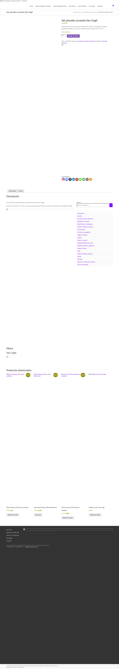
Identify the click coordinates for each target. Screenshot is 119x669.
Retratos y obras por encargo (86, 262)
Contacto (100, 6)
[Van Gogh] (66, 44)
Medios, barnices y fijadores (85, 245)
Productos (95, 12)
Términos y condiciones (12, 535)
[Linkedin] (73, 179)
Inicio (31, 6)
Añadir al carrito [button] (13, 515)
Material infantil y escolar (85, 243)
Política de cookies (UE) (12, 532)
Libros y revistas (82, 240)
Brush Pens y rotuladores (85, 224)
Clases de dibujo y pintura (43, 6)
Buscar (79, 202)
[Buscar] (111, 205)
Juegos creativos (82, 235)
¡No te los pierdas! (82, 264)
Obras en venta (82, 248)
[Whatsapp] (80, 179)
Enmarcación (81, 229)
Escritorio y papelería (83, 232)
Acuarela (80, 41)
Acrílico (79, 216)
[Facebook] (66, 179)
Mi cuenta (92, 6)
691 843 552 (19, 547)
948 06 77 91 (11, 547)
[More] (90, 179)
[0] (112, 6)
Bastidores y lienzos (83, 221)
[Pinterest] (76, 179)
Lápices (79, 237)
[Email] (83, 179)
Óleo (78, 251)
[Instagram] (63, 179)
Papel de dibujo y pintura (85, 254)
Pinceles (86, 41)
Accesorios (80, 213)
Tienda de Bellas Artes (60, 6)
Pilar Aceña (72, 6)
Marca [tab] (21, 191)
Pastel (79, 256)
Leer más (38, 515)
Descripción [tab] (12, 191)
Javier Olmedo (82, 6)
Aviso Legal (9, 538)
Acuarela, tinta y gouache (85, 218)
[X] (70, 179)
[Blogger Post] (87, 179)
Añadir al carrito (73, 36)
